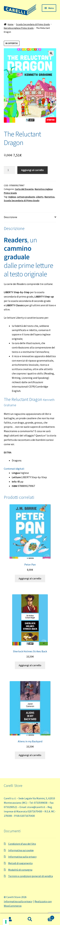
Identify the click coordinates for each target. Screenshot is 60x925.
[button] (51, 53)
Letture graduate (26, 196)
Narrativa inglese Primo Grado (19, 27)
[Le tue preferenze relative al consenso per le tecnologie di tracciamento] (6, 922)
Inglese (12, 196)
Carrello (46, 916)
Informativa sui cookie (21, 850)
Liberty (39, 196)
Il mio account (10, 919)
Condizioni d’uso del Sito (22, 843)
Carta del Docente (24, 189)
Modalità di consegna (20, 869)
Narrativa (49, 196)
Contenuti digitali (14, 468)
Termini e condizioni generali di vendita (30, 876)
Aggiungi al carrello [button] (30, 578)
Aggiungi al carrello (32, 170)
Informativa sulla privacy (22, 856)
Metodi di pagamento (20, 863)
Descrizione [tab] (10, 217)
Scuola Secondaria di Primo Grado (33, 24)
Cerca (30, 919)
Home (11, 24)
